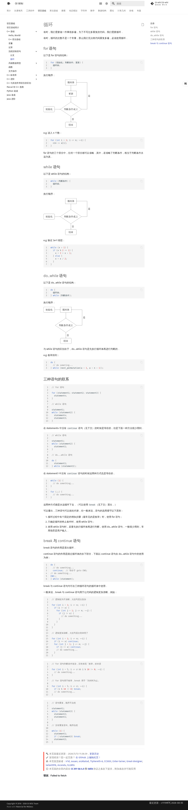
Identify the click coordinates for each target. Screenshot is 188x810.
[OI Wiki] (8, 3)
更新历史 (94, 753)
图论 (112, 10)
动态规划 (73, 10)
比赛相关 (18, 10)
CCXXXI (107, 761)
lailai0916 (51, 765)
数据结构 (102, 10)
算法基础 (54, 10)
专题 (139, 10)
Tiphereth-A (96, 761)
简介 (9, 10)
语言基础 (42, 10)
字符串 (84, 10)
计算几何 (122, 10)
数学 (92, 10)
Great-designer (134, 761)
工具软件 (30, 10)
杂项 (131, 10)
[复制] (141, 62)
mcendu (61, 765)
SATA (90, 768)
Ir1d (68, 761)
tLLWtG (71, 765)
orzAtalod (84, 761)
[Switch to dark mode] (107, 3)
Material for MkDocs (24, 807)
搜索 (63, 10)
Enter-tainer (119, 761)
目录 (152, 23)
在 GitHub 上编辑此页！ (88, 757)
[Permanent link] (59, 48)
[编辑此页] (143, 25)
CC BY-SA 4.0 (77, 768)
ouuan (74, 761)
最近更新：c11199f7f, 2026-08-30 (166, 802)
